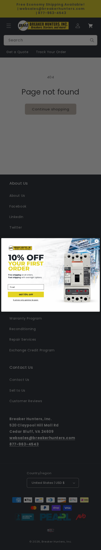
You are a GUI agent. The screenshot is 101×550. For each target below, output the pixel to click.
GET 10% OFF (26, 294)
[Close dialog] (96, 241)
